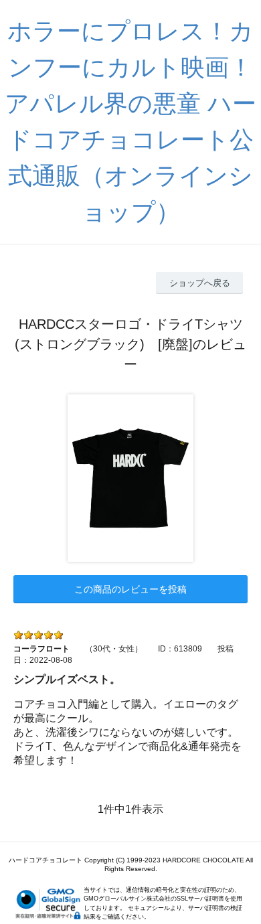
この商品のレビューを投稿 (130, 589)
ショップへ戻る (199, 283)
